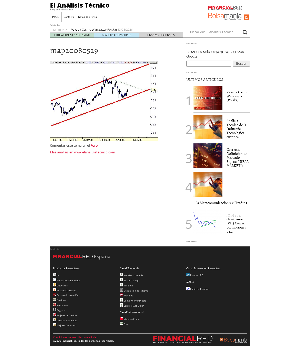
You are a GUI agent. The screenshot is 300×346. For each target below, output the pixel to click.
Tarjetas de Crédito (66, 315)
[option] (123, 29)
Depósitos (62, 285)
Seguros (60, 310)
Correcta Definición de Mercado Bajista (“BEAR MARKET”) (238, 157)
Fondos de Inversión (67, 295)
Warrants (128, 295)
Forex (126, 324)
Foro (94, 145)
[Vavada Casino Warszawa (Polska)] (207, 97)
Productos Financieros (68, 280)
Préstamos (62, 305)
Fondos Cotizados (66, 290)
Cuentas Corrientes (66, 320)
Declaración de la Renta (135, 290)
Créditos (61, 300)
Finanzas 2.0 (196, 275)
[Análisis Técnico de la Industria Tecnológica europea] (207, 127)
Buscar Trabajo (131, 280)
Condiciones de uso (64, 337)
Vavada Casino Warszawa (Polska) (94, 29)
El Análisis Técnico (80, 5)
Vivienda (128, 285)
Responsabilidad (87, 337)
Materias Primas (131, 319)
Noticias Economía (133, 275)
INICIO (55, 17)
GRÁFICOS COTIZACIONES (116, 35)
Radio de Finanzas (199, 289)
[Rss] (246, 17)
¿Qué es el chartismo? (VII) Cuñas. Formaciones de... (236, 223)
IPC (58, 275)
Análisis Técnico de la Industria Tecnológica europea (236, 129)
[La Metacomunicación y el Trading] (207, 184)
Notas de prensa (87, 17)
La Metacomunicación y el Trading (221, 202)
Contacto (69, 17)
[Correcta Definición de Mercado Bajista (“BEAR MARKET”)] (207, 155)
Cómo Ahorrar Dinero (134, 300)
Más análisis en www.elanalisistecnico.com (82, 152)
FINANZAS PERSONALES (161, 35)
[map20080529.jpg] (104, 100)
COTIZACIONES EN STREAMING (72, 35)
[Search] (245, 32)
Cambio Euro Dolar (133, 305)
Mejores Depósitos (66, 325)
